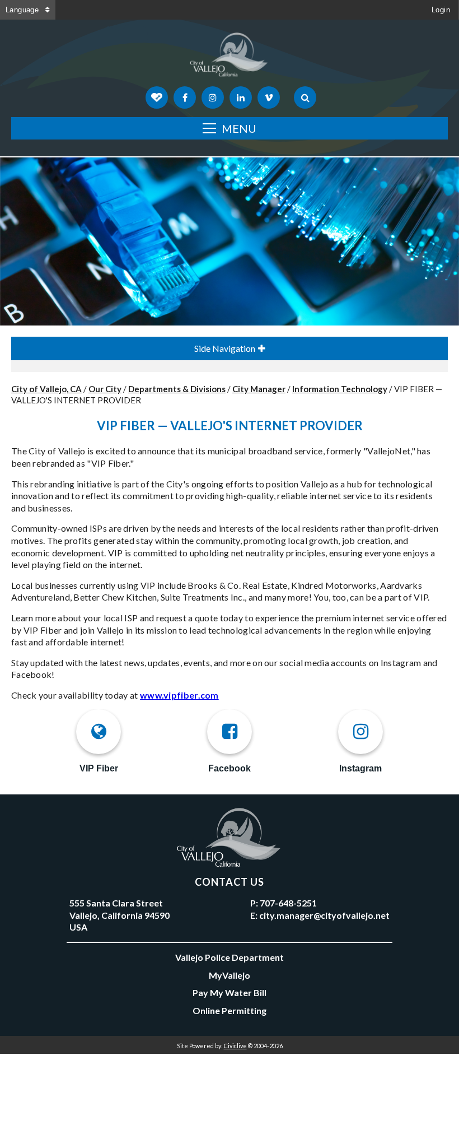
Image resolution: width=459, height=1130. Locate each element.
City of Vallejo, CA (46, 389)
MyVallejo (229, 975)
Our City (104, 389)
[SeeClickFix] (157, 97)
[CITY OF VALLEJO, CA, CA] (229, 57)
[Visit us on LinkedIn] (241, 97)
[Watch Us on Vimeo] (268, 97)
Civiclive (235, 1045)
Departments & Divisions (177, 389)
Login (441, 10)
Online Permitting (229, 1010)
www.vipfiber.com (179, 695)
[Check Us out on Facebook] (185, 97)
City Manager (258, 389)
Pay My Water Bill (229, 992)
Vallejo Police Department (229, 957)
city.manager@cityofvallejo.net (324, 915)
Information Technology (339, 389)
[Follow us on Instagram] (213, 97)
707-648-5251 (288, 903)
